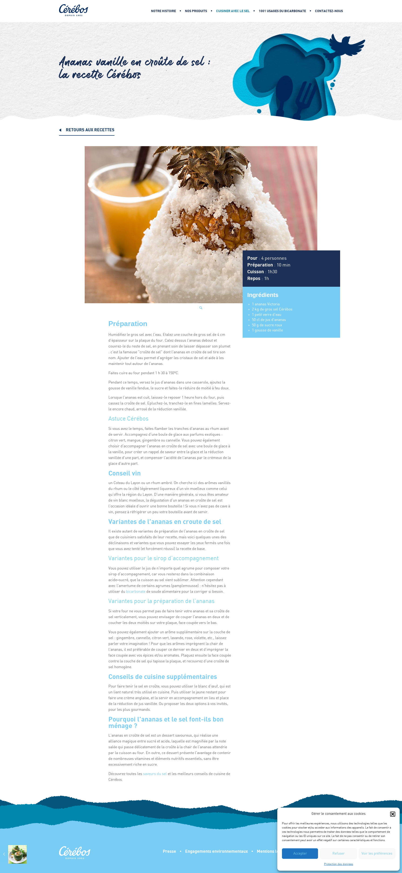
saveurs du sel (155, 774)
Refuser (338, 854)
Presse (169, 851)
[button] (392, 814)
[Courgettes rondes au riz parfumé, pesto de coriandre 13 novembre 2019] (13, 854)
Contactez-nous (329, 11)
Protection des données (338, 864)
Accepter (300, 854)
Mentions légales (273, 851)
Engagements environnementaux (216, 851)
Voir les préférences (377, 854)
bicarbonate (135, 592)
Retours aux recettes (90, 130)
